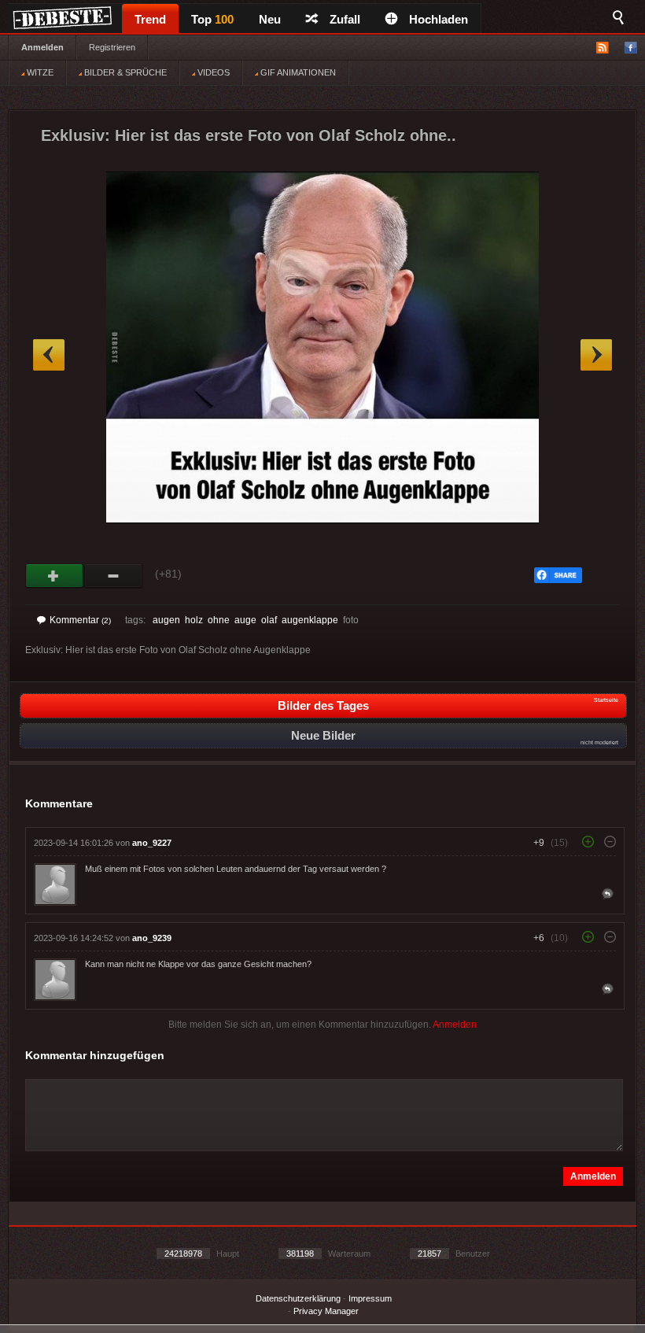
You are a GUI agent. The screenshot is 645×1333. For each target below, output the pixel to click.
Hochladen (438, 19)
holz (194, 620)
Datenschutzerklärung (298, 1298)
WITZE (38, 72)
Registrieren (112, 47)
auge (245, 620)
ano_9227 (151, 842)
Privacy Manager (326, 1311)
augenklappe (310, 620)
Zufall (345, 19)
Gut (54, 576)
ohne (219, 620)
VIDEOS (212, 72)
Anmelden (42, 47)
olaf (269, 620)
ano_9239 (151, 938)
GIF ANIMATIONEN (297, 72)
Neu (270, 19)
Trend (150, 19)
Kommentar (80, 620)
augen (166, 620)
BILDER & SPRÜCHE (124, 72)
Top (212, 19)
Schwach (113, 576)
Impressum (370, 1298)
